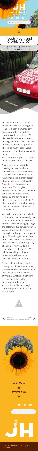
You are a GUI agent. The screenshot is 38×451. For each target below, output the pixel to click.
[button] (19, 32)
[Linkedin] (17, 18)
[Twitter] (11, 18)
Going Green (8, 184)
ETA (17, 285)
